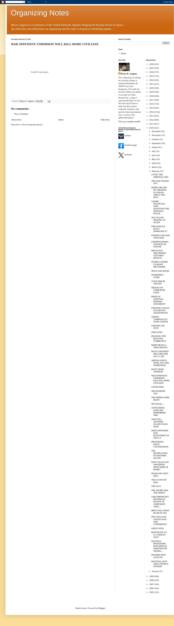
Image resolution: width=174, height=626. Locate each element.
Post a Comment (21, 114)
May (154, 159)
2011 (151, 124)
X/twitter (128, 155)
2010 (151, 128)
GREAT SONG (157, 528)
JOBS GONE (156, 332)
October (155, 139)
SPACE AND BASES (160, 271)
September (156, 143)
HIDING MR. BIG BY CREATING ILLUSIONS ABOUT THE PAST (159, 192)
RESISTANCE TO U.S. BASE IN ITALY (159, 534)
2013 (151, 116)
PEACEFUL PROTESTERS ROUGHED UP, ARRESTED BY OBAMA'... (159, 546)
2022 (151, 80)
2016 (151, 104)
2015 (151, 108)
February (156, 171)
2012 (151, 120)
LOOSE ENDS (157, 387)
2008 (151, 580)
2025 (151, 68)
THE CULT (156, 486)
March (155, 167)
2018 (151, 96)
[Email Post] (49, 101)
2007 (151, 584)
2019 (151, 92)
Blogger (101, 608)
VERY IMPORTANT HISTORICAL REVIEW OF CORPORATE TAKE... (160, 502)
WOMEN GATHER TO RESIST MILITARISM (159, 264)
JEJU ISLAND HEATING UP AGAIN (158, 220)
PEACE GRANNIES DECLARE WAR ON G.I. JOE (160, 353)
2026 (151, 64)
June (154, 155)
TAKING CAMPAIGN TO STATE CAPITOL (159, 319)
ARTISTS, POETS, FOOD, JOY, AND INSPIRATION (160, 362)
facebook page (130, 145)
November (156, 135)
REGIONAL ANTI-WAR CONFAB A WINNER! (159, 563)
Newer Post (16, 120)
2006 (151, 588)
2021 (151, 84)
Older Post (105, 120)
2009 (151, 576)
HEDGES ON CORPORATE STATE (158, 290)
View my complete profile (129, 121)
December (156, 131)
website (127, 135)
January (155, 571)
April (154, 163)
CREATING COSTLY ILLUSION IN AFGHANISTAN (160, 310)
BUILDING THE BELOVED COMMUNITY (158, 338)
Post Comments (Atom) (32, 125)
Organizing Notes (40, 13)
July (154, 151)
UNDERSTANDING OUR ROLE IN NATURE (160, 244)
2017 (151, 100)
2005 (151, 592)
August (155, 147)
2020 (151, 88)
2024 (151, 72)
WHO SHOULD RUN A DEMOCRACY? (159, 228)
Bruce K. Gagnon (129, 74)
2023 (151, 76)
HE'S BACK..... (157, 404)
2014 (151, 112)
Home (61, 120)
